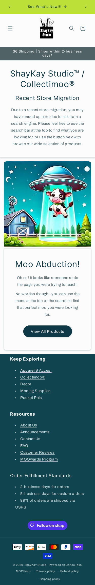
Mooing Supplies (35, 391)
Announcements (35, 432)
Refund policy (69, 571)
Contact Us (30, 439)
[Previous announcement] (9, 6)
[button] (10, 28)
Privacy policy (45, 571)
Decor (25, 384)
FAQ (24, 446)
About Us (28, 425)
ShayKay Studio (35, 564)
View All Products (47, 331)
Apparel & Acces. (36, 370)
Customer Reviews (37, 452)
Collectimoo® (32, 377)
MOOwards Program (39, 459)
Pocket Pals (31, 398)
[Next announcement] (85, 6)
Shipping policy (50, 578)
